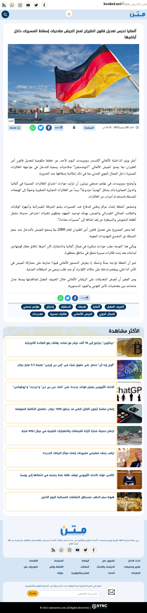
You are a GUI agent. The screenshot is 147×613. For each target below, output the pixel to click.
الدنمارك (66, 306)
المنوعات (135, 573)
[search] (5, 14)
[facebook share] (49, 128)
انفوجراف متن (31, 567)
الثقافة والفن (56, 567)
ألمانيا (96, 306)
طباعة (13, 128)
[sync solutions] (99, 608)
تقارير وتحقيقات (132, 567)
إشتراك (32, 593)
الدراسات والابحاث (106, 567)
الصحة (111, 573)
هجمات (82, 306)
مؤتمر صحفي (31, 306)
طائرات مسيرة (58, 314)
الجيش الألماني (83, 314)
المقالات (84, 567)
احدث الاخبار (134, 561)
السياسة (89, 128)
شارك (57, 128)
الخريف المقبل (115, 306)
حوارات (60, 573)
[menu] (69, 13)
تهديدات (37, 314)
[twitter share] (41, 128)
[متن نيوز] (137, 13)
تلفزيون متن (108, 561)
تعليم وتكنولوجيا (80, 573)
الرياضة (85, 561)
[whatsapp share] (33, 128)
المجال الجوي (107, 314)
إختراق (50, 306)
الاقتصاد (33, 561)
